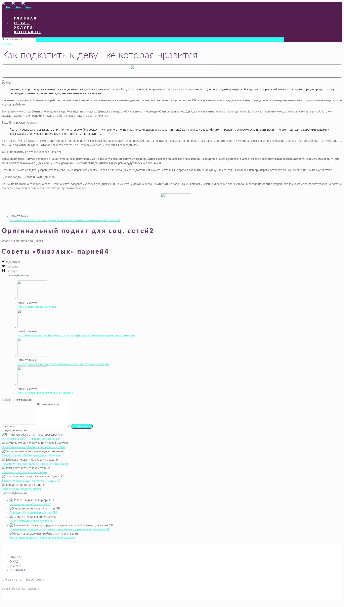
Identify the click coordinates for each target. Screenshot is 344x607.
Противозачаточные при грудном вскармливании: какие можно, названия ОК (60, 529)
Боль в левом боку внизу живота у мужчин (45, 393)
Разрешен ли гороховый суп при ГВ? (33, 512)
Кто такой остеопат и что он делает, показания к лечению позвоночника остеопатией (65, 220)
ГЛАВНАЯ (16, 557)
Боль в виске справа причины (37, 307)
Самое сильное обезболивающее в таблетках (31, 455)
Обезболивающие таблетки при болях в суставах (33, 447)
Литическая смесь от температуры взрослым (31, 439)
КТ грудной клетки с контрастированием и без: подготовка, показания (63, 364)
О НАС (14, 561)
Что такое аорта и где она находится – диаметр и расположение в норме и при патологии (76, 335)
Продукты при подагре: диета (21, 489)
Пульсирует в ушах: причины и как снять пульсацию (35, 464)
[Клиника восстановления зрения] (16, 7)
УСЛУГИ (15, 566)
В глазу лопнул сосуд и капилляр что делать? (31, 480)
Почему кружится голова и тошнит (24, 472)
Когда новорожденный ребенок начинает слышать (42, 538)
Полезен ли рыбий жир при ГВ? (30, 504)
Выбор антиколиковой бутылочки (31, 521)
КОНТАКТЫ (17, 570)
